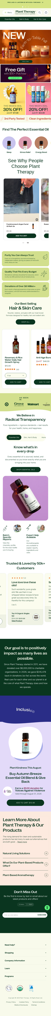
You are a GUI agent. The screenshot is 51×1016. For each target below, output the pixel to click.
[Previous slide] (23, 242)
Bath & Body (24, 19)
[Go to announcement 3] (28, 6)
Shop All (25, 322)
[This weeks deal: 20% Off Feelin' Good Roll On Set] (38, 99)
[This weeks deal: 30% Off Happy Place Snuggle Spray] (12, 99)
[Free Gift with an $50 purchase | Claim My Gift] (25, 73)
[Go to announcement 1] (22, 6)
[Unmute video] (36, 219)
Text (30, 904)
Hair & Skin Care (40, 19)
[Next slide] (27, 242)
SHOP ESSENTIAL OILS (25, 470)
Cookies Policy (24, 1002)
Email (22, 904)
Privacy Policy (11, 1002)
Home (44, 437)
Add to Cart (21, 236)
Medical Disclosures (21, 1005)
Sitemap (34, 1005)
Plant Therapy (24, 998)
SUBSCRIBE (41, 915)
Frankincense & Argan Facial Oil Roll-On (17, 225)
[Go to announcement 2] (25, 6)
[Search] (39, 12)
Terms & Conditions (38, 1002)
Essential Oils (10, 19)
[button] (21, 200)
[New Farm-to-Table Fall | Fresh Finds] (25, 47)
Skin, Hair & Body (30, 437)
